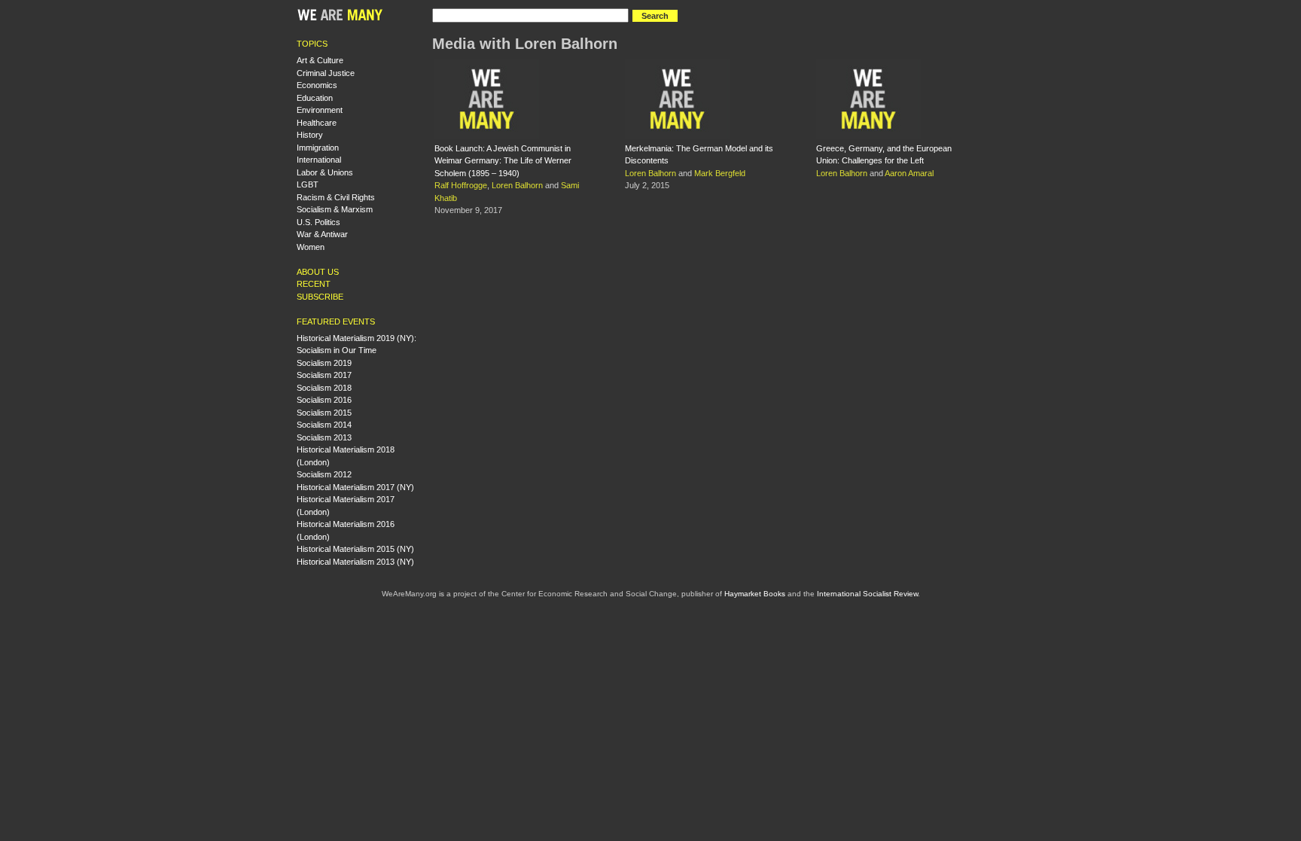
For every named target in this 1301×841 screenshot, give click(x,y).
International (319, 159)
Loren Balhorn (517, 185)
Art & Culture (320, 60)
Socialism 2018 (324, 387)
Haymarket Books (754, 594)
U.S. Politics (318, 222)
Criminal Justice (326, 73)
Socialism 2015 (324, 412)
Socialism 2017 (324, 374)
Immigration (318, 147)
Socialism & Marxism (335, 209)
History (310, 134)
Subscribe (320, 296)
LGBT (307, 184)
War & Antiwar (322, 234)
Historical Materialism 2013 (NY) (355, 561)
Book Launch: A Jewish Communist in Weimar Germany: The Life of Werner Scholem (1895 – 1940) (502, 161)
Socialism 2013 (324, 437)
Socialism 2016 (324, 399)
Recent (314, 283)
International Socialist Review (867, 594)
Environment (320, 109)
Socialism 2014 (324, 424)
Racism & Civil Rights (336, 197)
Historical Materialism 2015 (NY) (355, 548)
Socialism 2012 (324, 474)
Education (315, 97)
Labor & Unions (325, 172)
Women (310, 246)
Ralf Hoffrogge (460, 185)
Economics (317, 85)
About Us (318, 271)
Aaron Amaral (909, 173)
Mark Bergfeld (719, 173)
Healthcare (317, 122)
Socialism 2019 (324, 362)
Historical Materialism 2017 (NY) (355, 487)
